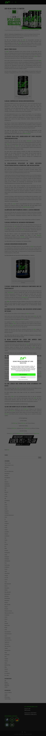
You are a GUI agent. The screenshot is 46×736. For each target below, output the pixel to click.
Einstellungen (23, 377)
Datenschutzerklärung (25, 379)
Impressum (19, 379)
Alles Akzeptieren (23, 374)
